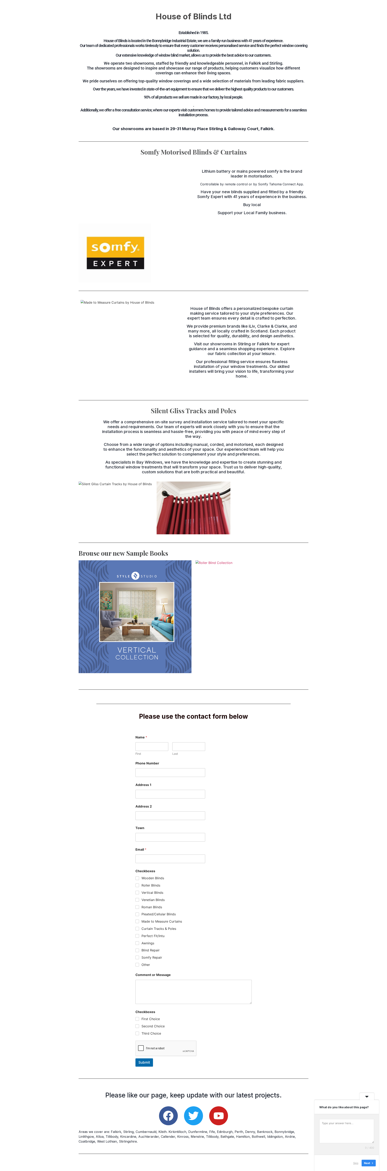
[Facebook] (168, 1115)
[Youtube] (218, 1115)
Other (145, 965)
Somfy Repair (151, 957)
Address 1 (143, 785)
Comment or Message (153, 975)
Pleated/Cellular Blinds (158, 914)
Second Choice (153, 1026)
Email (140, 849)
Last (175, 753)
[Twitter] (193, 1115)
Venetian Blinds (153, 900)
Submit (144, 1062)
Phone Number (147, 763)
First (138, 753)
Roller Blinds (150, 885)
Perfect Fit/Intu (152, 936)
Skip (355, 1162)
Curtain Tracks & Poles (158, 929)
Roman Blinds (151, 907)
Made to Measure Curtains (161, 921)
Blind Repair (150, 950)
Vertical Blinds (152, 893)
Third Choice (151, 1033)
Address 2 (143, 806)
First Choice (150, 1019)
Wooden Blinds (152, 878)
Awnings (147, 943)
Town (139, 828)
